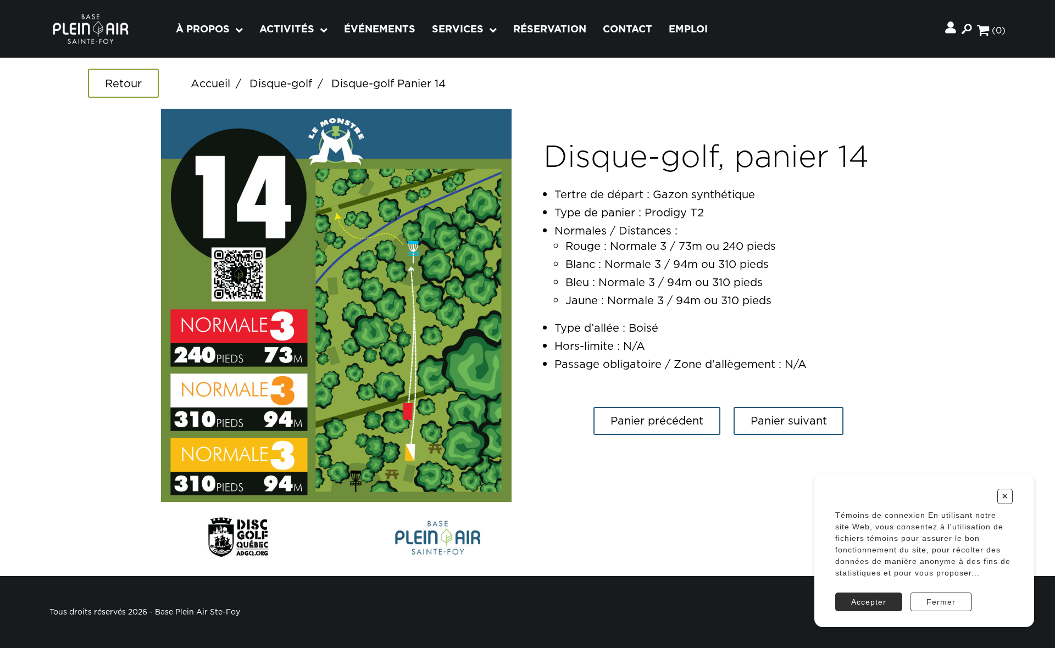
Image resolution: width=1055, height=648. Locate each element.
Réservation (549, 29)
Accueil (210, 83)
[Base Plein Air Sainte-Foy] (90, 29)
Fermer (941, 601)
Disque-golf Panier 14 (388, 83)
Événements (379, 29)
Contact (627, 29)
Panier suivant (789, 420)
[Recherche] (966, 28)
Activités (286, 29)
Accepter (868, 601)
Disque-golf (280, 83)
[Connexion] (950, 28)
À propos (203, 29)
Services (458, 29)
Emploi (688, 29)
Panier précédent (656, 420)
